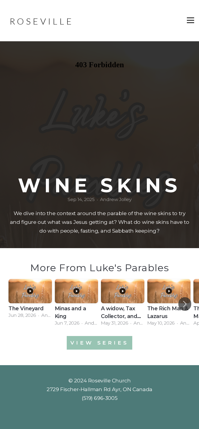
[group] (30, 300)
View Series (99, 343)
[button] (185, 304)
